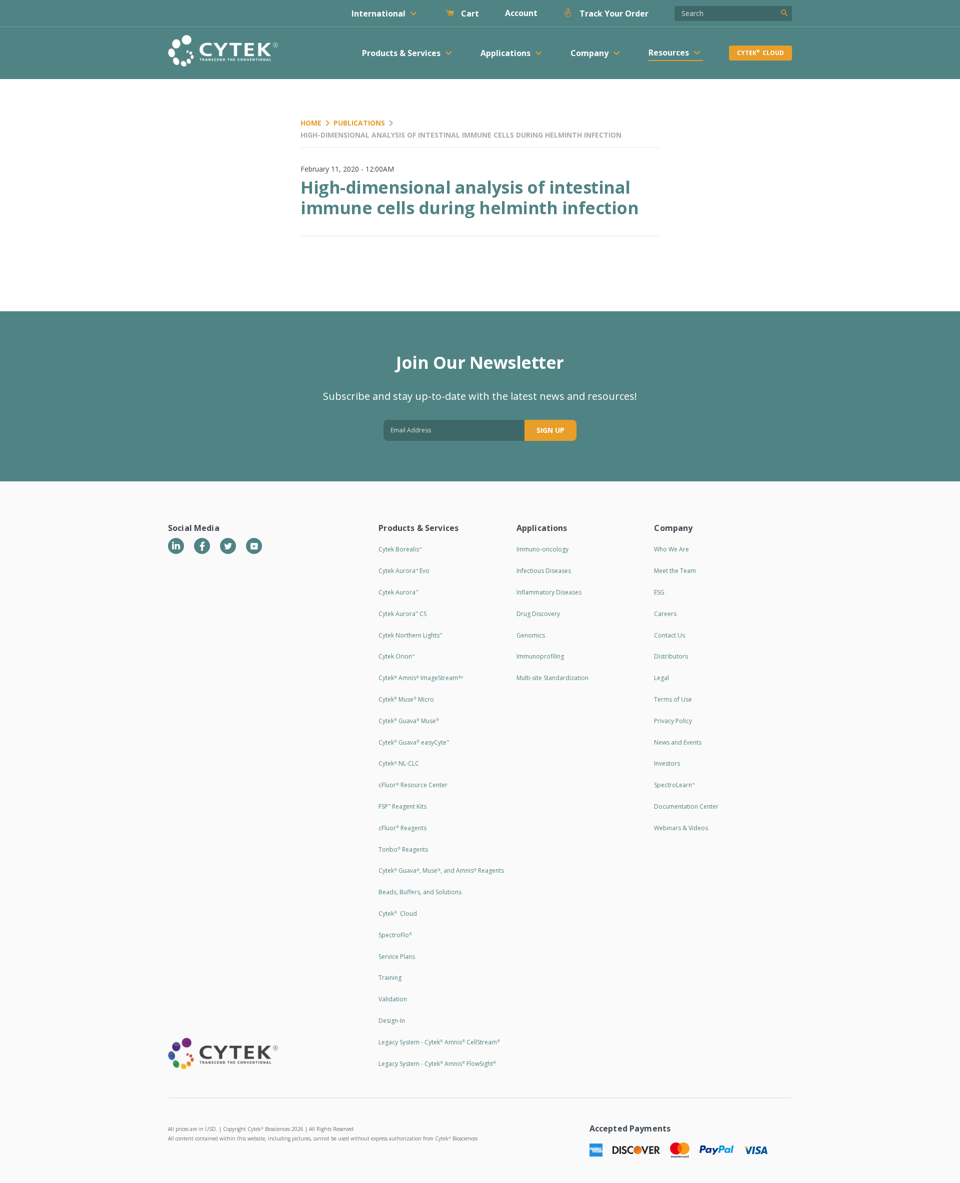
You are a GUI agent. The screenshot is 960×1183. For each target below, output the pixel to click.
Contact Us (669, 635)
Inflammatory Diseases (549, 592)
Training (390, 977)
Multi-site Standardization (552, 678)
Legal (661, 678)
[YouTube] (254, 546)
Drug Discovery (538, 614)
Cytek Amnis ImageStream (420, 678)
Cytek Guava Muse (408, 721)
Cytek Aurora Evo (404, 570)
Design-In (391, 1020)
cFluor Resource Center (413, 785)
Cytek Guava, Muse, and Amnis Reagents (441, 870)
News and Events (678, 742)
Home (311, 123)
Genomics (530, 635)
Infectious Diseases (543, 570)
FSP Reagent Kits (402, 806)
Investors (667, 763)
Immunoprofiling (540, 656)
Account (521, 13)
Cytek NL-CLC (398, 763)
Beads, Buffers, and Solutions (420, 892)
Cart (469, 13)
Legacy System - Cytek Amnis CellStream (439, 1042)
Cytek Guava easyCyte (413, 742)
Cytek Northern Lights (410, 635)
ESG (659, 592)
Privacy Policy (673, 721)
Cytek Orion (396, 656)
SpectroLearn (674, 785)
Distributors (671, 656)
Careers (665, 614)
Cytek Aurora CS (402, 614)
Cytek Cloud (760, 53)
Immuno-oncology (542, 549)
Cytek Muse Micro (406, 699)
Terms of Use (673, 699)
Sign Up (550, 430)
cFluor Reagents (402, 828)
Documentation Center (686, 806)
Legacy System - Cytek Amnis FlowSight (437, 1063)
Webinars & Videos (681, 828)
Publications (359, 123)
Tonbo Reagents (403, 849)
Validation (392, 999)
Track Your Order (613, 13)
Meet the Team (675, 570)
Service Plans (396, 956)
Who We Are (671, 549)
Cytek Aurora (398, 592)
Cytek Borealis (400, 549)
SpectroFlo (395, 935)
